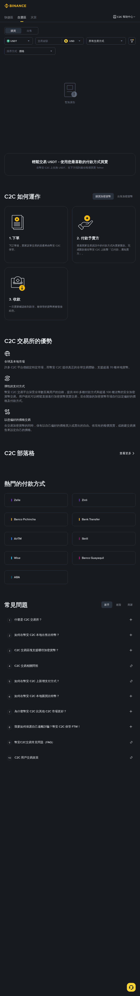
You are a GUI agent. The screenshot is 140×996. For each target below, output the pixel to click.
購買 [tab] (13, 30)
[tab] (8, 17)
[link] (36, 500)
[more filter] (132, 41)
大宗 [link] (33, 17)
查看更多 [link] (125, 453)
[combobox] (18, 41)
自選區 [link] (22, 17)
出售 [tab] (29, 30)
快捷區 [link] (8, 17)
